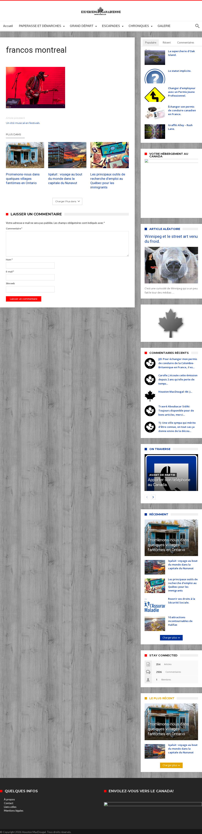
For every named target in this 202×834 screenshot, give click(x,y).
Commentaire (14, 228)
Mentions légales (13, 810)
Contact (8, 803)
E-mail (10, 271)
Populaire (150, 42)
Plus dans (14, 134)
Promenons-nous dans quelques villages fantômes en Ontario (23, 178)
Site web (10, 283)
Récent (167, 42)
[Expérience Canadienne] (101, 6)
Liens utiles (10, 806)
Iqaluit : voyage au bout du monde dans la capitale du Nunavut (65, 178)
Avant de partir (162, 474)
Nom (9, 259)
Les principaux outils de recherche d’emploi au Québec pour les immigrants (107, 180)
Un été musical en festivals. (23, 120)
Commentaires (185, 42)
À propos (9, 799)
